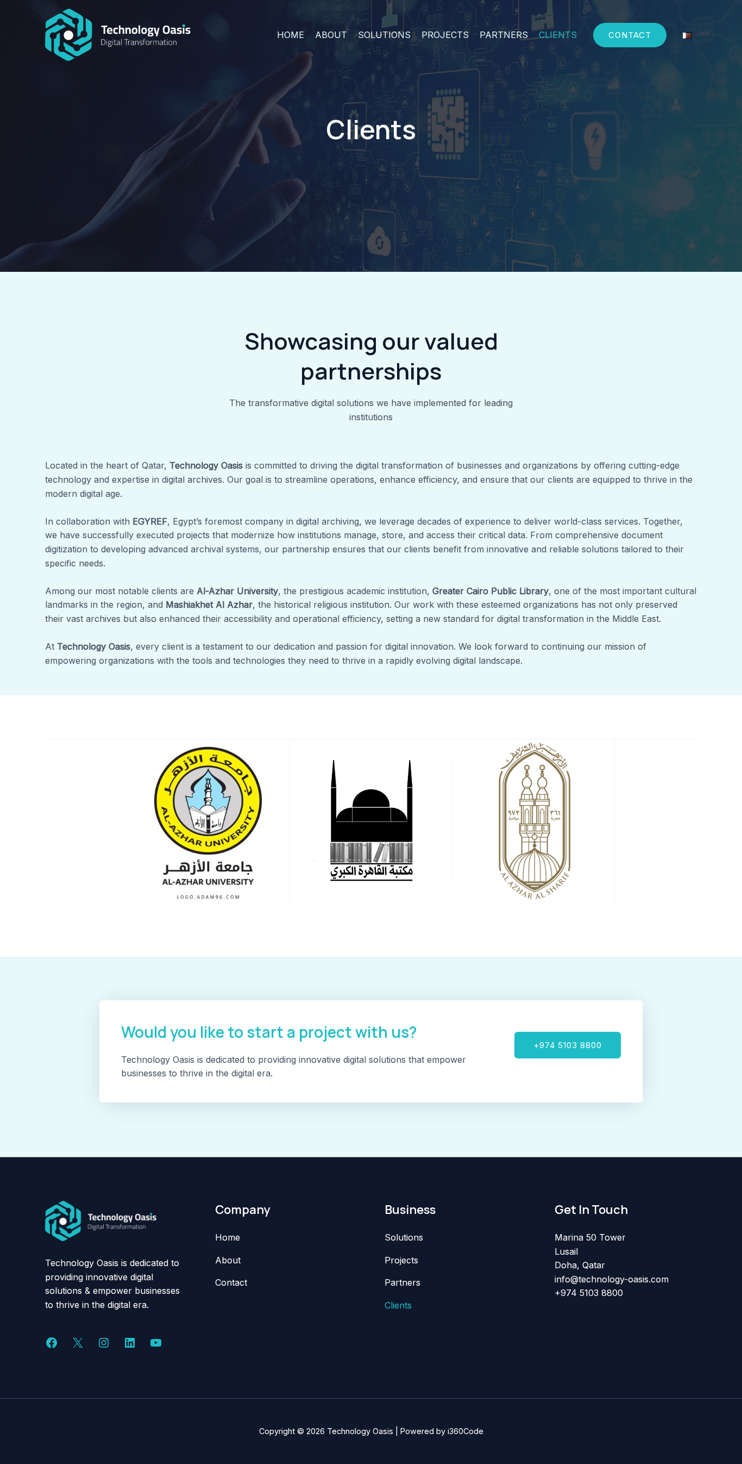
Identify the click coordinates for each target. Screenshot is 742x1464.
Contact (231, 1282)
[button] (567, 1045)
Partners (504, 34)
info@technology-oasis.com (612, 1279)
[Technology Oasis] (118, 33)
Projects (445, 34)
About (331, 34)
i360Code (465, 1431)
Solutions (384, 34)
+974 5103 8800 (590, 1292)
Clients (558, 34)
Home (290, 34)
